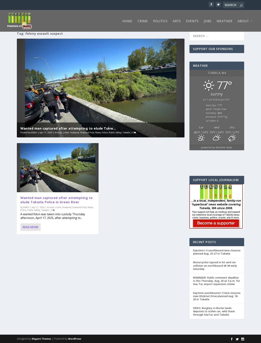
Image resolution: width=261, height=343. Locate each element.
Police (105, 132)
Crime (143, 21)
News (98, 132)
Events (192, 21)
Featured (74, 132)
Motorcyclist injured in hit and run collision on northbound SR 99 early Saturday (215, 265)
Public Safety (115, 132)
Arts (177, 21)
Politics (160, 21)
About (243, 21)
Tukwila (126, 132)
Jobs (207, 21)
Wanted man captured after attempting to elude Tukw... (68, 128)
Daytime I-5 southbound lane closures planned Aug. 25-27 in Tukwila (216, 252)
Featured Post (87, 132)
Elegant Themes (41, 338)
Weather (224, 21)
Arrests (58, 132)
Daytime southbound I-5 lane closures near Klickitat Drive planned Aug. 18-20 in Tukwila (216, 296)
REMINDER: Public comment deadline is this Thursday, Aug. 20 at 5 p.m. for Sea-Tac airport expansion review (216, 281)
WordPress (74, 338)
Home (127, 21)
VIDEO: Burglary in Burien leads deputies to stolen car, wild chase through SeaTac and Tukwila (214, 311)
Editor (34, 132)
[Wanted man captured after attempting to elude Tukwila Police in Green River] (58, 167)
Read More (30, 227)
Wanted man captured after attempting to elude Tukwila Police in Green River (56, 200)
